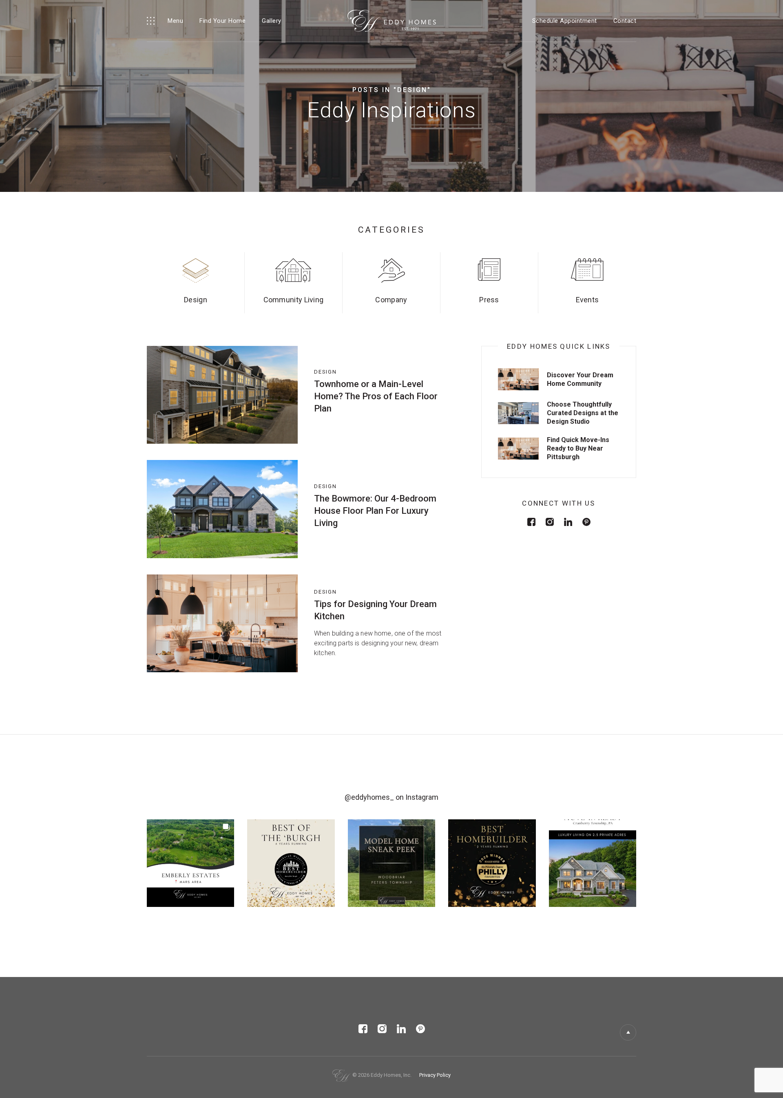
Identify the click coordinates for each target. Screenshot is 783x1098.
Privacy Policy (435, 1075)
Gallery (271, 20)
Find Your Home (222, 20)
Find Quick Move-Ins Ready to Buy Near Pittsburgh (578, 448)
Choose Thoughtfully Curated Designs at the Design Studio (582, 412)
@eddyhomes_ (369, 797)
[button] (190, 863)
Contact (625, 20)
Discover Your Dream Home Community (580, 379)
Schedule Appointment (564, 20)
